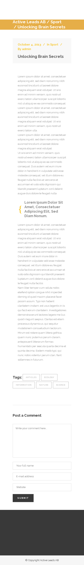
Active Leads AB (29, 21)
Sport (56, 21)
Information (24, 385)
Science (60, 385)
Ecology (49, 377)
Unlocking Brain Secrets (41, 56)
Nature (43, 385)
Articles (31, 377)
